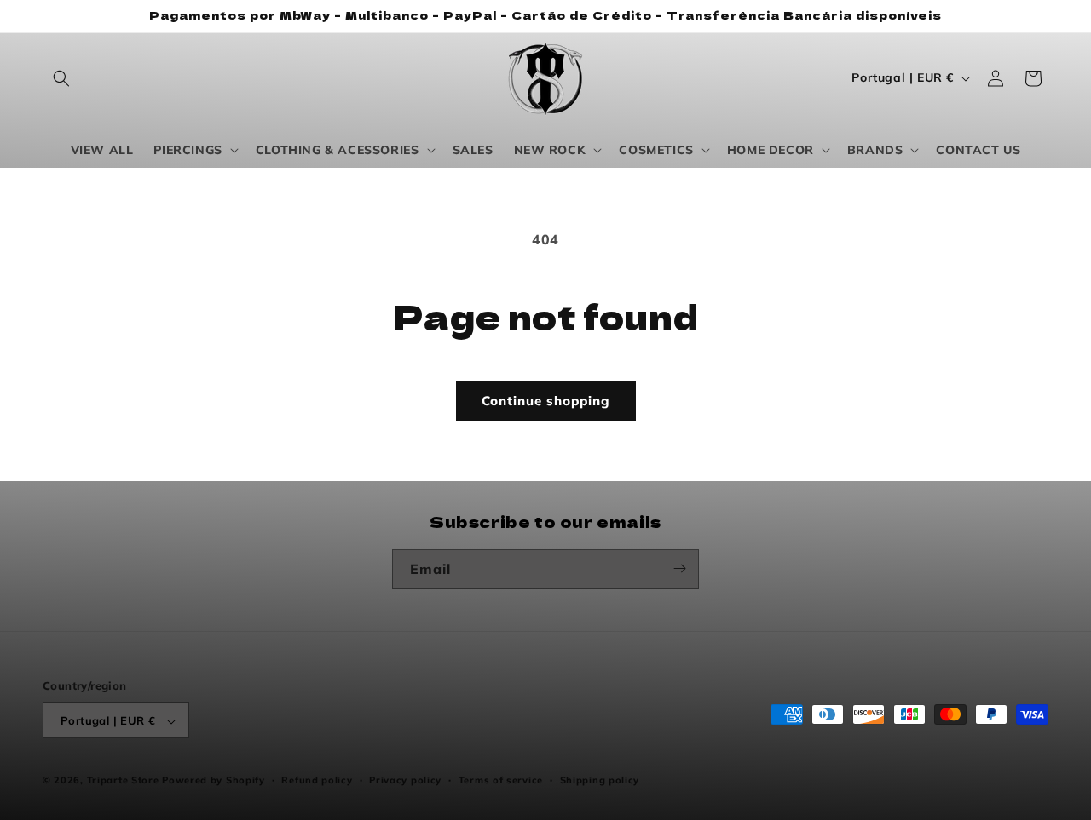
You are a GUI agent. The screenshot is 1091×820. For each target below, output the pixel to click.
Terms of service (501, 780)
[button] (61, 78)
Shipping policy (600, 780)
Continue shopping (546, 401)
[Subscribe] (679, 568)
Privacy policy (405, 780)
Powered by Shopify (213, 781)
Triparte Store (123, 781)
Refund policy (316, 780)
